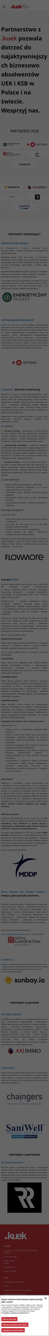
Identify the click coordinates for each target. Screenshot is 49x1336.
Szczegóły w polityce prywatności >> (15, 1313)
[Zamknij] (45, 1298)
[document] (24, 1315)
